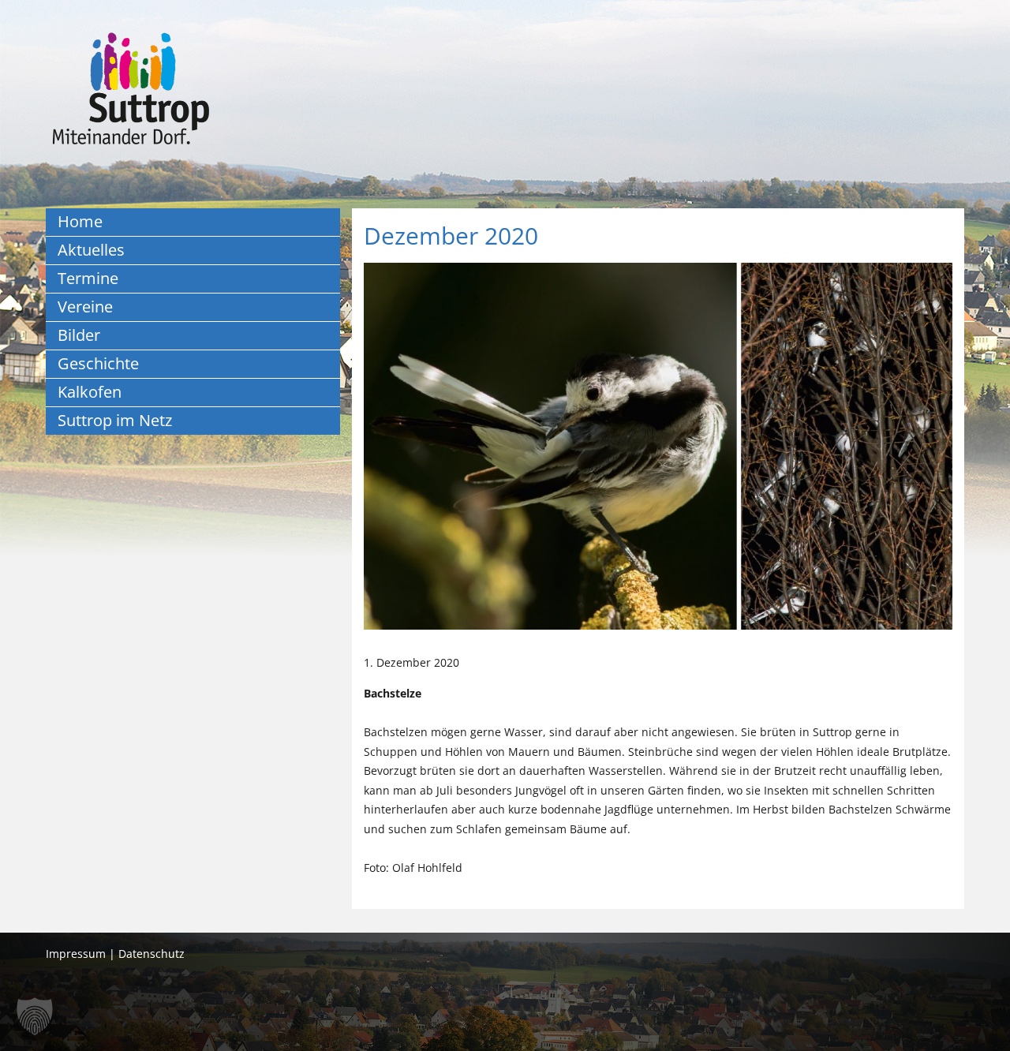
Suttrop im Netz (115, 420)
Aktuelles (91, 249)
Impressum (76, 953)
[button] (34, 1016)
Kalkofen (90, 391)
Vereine (85, 306)
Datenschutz (151, 953)
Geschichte (98, 363)
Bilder (79, 335)
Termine (88, 278)
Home (80, 221)
